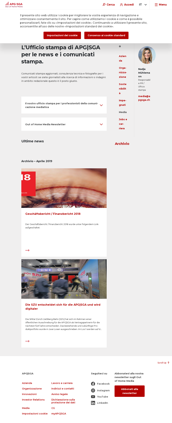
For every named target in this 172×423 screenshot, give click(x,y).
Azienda (27, 383)
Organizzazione (123, 72)
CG (53, 408)
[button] (64, 105)
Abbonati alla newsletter (129, 391)
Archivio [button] (122, 144)
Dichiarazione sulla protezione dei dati (63, 401)
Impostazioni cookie (35, 413)
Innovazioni (29, 394)
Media (123, 112)
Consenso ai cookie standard (106, 35)
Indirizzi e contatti (62, 388)
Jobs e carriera (123, 124)
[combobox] (142, 5)
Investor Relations (33, 399)
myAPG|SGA (58, 413)
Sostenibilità (122, 89)
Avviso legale (59, 394)
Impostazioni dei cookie (62, 35)
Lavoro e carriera (62, 383)
